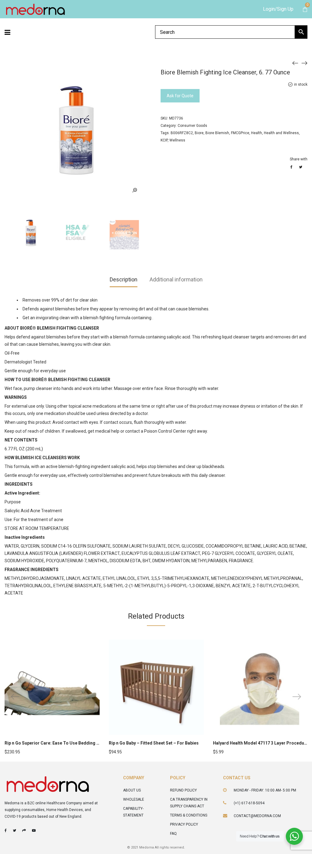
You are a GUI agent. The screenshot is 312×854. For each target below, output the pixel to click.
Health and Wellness (281, 133)
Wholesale (133, 799)
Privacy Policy (184, 824)
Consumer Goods (192, 125)
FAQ (173, 833)
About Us (132, 790)
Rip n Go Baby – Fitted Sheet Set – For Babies (154, 743)
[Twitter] (14, 830)
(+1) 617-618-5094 (249, 803)
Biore (199, 133)
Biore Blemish (217, 133)
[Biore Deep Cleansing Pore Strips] (295, 62)
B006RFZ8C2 (182, 133)
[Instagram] (24, 830)
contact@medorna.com (257, 816)
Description (123, 279)
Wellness (177, 140)
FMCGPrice (240, 133)
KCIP (164, 140)
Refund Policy (183, 790)
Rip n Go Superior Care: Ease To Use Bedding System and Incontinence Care (81, 743)
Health (256, 133)
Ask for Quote (180, 95)
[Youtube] (34, 830)
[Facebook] (6, 830)
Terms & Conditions (188, 815)
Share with (298, 159)
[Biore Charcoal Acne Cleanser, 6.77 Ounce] (304, 62)
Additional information (176, 279)
